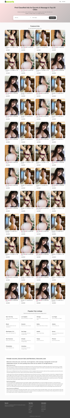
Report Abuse (43, 409)
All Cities (30, 412)
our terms (18, 372)
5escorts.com (35, 374)
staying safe (13, 372)
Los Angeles (31, 406)
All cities (63, 1)
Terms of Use (43, 406)
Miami (30, 409)
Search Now (52, 17)
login (60, 1)
